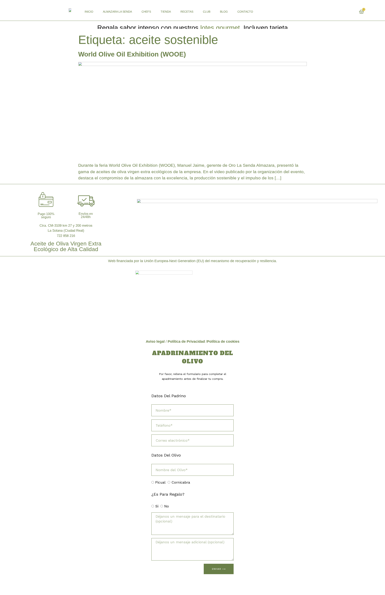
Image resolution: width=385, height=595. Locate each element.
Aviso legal (155, 341)
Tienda (166, 11)
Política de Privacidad (186, 341)
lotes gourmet (220, 27)
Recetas (186, 11)
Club (206, 11)
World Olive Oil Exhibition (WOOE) (132, 54)
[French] (345, 11)
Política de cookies (223, 341)
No (166, 506)
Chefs (146, 11)
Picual (160, 482)
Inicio (89, 11)
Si (156, 506)
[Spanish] (361, 11)
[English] (341, 11)
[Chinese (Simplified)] (337, 11)
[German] (349, 11)
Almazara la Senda (117, 11)
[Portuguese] (357, 11)
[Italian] (353, 11)
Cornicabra (180, 482)
